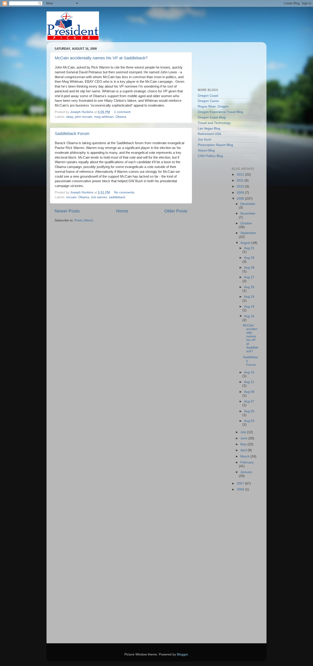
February (247, 462)
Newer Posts (67, 211)
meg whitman (104, 116)
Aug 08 (249, 392)
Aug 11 (249, 382)
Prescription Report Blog (215, 145)
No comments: (125, 192)
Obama (120, 116)
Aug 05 (249, 411)
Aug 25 (249, 287)
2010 (241, 186)
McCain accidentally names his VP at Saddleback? (101, 58)
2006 (241, 489)
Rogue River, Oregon (213, 106)
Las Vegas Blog (209, 128)
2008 (241, 198)
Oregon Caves (208, 101)
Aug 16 (249, 316)
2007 (241, 483)
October (246, 223)
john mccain (83, 116)
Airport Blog (206, 150)
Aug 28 (249, 267)
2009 (241, 192)
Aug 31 (249, 248)
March (245, 456)
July (243, 432)
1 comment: (123, 112)
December (247, 204)
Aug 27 (249, 277)
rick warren (99, 197)
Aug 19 (249, 306)
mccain (71, 197)
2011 (240, 180)
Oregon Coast (208, 95)
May (243, 444)
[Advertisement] (218, 63)
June (244, 438)
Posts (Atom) (83, 220)
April (244, 450)
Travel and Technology (214, 123)
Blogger (182, 654)
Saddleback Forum (72, 133)
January (246, 472)
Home (122, 211)
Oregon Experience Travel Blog (220, 112)
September (248, 233)
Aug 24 (249, 296)
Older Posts (175, 211)
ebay (69, 116)
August (245, 243)
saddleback (117, 197)
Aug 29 (249, 257)
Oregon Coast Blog (211, 117)
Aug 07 (249, 401)
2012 (241, 174)
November (247, 213)
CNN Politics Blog (210, 156)
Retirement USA (209, 134)
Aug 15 (249, 372)
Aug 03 (249, 421)
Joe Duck (204, 139)
